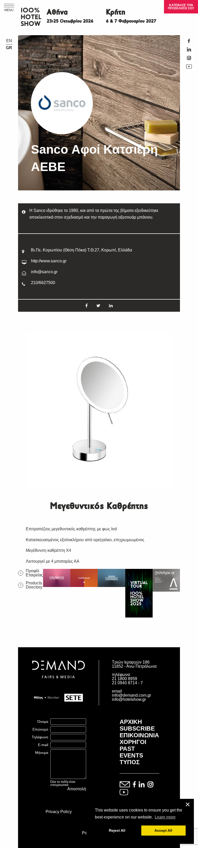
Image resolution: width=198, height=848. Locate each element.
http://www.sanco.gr (49, 261)
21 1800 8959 (124, 678)
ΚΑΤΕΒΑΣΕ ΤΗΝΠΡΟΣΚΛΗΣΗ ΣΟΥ (181, 6)
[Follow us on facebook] (134, 784)
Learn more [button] (165, 817)
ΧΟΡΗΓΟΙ (133, 742)
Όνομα (42, 721)
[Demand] (58, 684)
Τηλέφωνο (40, 737)
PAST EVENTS (131, 752)
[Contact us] (125, 784)
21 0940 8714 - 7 (127, 683)
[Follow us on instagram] (150, 784)
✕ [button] (188, 804)
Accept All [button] (163, 830)
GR (9, 48)
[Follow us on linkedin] (142, 784)
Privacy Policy (59, 811)
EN (9, 41)
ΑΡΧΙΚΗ (131, 721)
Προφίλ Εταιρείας (34, 573)
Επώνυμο (40, 729)
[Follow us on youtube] (124, 792)
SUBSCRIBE (137, 728)
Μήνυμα (41, 752)
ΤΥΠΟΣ (130, 762)
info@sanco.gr (44, 272)
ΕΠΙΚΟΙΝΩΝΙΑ (139, 735)
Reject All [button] (117, 830)
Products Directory (34, 585)
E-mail (43, 745)
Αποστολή (76, 789)
